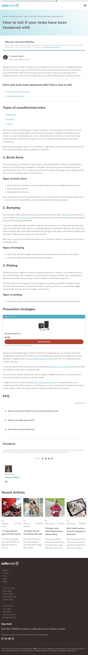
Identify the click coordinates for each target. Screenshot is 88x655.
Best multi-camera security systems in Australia (76, 531)
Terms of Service (5, 648)
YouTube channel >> (49, 1)
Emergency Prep (9, 617)
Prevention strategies (15, 96)
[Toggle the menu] (85, 5)
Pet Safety (7, 611)
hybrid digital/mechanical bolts (40, 359)
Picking (10, 124)
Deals (5, 582)
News (5, 579)
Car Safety (7, 609)
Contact (6, 573)
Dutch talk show (22, 217)
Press (5, 576)
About (5, 570)
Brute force (11, 114)
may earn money (9, 1)
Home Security (15, 16)
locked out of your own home (60, 366)
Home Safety (8, 599)
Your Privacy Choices (41, 648)
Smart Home (8, 606)
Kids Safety (7, 591)
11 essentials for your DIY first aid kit (11, 532)
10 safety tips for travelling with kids (32, 532)
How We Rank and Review (26, 648)
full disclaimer (28, 345)
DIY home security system (45, 382)
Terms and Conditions (23, 634)
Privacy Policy (34, 634)
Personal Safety (9, 614)
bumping (65, 215)
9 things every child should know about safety (54, 531)
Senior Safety (8, 594)
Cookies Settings (43, 634)
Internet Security (9, 596)
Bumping (10, 119)
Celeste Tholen (17, 56)
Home (5, 16)
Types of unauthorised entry (18, 91)
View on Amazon (44, 342)
